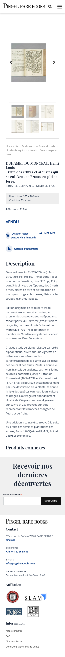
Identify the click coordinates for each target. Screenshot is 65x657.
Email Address (12, 494)
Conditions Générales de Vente (22, 646)
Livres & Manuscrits (26, 146)
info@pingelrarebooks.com (20, 563)
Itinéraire (10, 539)
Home (9, 146)
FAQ (8, 636)
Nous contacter (14, 641)
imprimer (49, 233)
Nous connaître (14, 630)
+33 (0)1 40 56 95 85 (17, 551)
